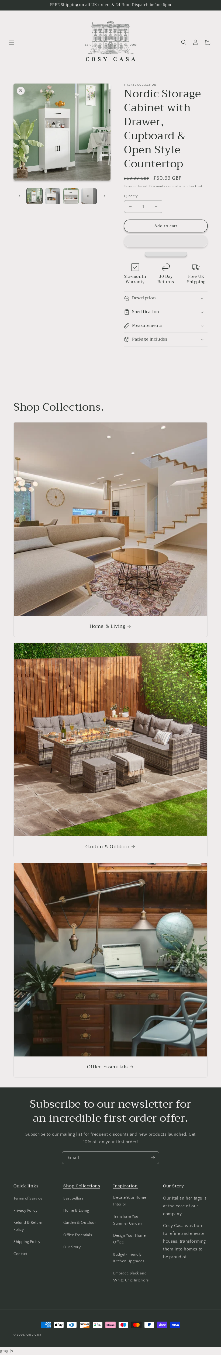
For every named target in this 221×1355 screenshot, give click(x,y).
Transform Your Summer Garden (127, 1219)
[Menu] (11, 42)
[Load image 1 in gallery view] (34, 196)
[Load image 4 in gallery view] (89, 196)
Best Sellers (73, 1198)
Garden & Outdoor (107, 847)
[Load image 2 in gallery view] (53, 196)
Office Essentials (107, 1067)
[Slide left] (19, 196)
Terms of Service (28, 1198)
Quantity (131, 196)
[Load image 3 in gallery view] (71, 196)
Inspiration (125, 1186)
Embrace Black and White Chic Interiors (131, 1276)
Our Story (72, 1247)
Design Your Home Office (129, 1239)
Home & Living (107, 626)
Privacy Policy (25, 1210)
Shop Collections (81, 1186)
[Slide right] (104, 196)
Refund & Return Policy (28, 1226)
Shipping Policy (26, 1242)
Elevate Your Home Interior (129, 1201)
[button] (166, 241)
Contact (20, 1254)
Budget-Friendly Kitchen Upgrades (128, 1257)
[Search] (184, 42)
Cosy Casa (33, 1334)
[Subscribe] (153, 1157)
